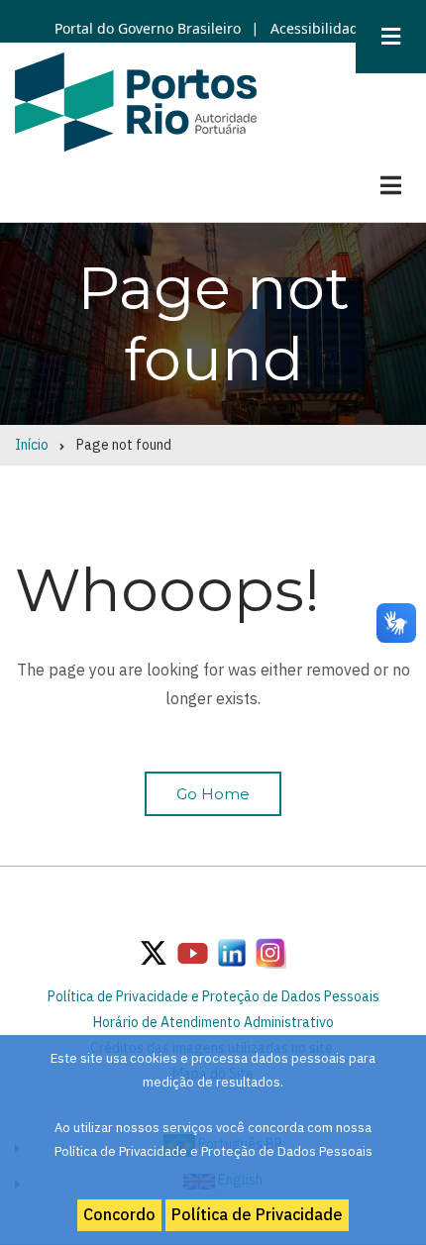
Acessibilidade (316, 28)
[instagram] (232, 952)
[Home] (136, 101)
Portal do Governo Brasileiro (147, 28)
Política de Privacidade (257, 1214)
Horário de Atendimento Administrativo (213, 1022)
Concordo (119, 1214)
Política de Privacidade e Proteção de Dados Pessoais (213, 996)
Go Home (213, 793)
